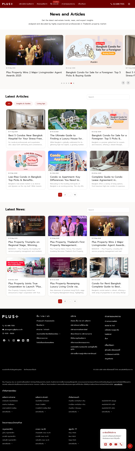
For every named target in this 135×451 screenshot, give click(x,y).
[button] (123, 83)
